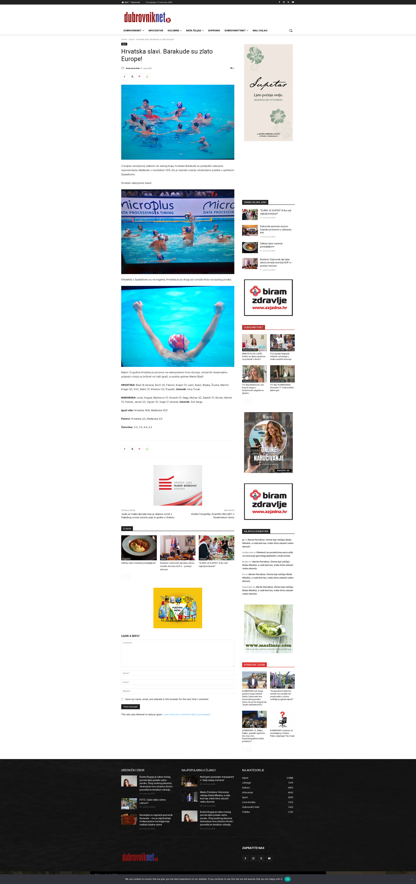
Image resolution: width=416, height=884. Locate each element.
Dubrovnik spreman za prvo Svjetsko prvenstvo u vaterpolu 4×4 (276, 229)
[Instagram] (284, 2)
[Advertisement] (268, 165)
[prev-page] (123, 576)
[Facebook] (279, 2)
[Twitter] (288, 2)
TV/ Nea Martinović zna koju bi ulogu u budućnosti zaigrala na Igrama (253, 389)
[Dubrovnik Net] (123, 68)
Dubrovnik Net (133, 68)
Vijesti (163, 559)
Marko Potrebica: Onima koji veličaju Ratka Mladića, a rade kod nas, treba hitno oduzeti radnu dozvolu (267, 543)
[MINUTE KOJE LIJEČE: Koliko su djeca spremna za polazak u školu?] (254, 342)
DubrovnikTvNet (250, 350)
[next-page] (128, 576)
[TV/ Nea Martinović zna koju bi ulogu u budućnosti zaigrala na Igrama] (254, 373)
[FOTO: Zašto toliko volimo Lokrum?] (129, 803)
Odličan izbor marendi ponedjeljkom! (138, 563)
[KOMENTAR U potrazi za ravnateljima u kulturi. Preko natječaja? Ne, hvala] (282, 719)
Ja (243, 539)
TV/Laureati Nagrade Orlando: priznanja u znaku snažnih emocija (280, 356)
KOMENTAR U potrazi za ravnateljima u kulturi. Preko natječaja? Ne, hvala (282, 733)
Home (124, 39)
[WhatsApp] (147, 76)
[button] (291, 30)
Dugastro (126, 559)
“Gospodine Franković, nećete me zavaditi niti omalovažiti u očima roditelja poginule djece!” (281, 695)
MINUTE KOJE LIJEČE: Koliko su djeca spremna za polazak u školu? (253, 356)
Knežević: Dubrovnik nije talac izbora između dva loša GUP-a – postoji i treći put (177, 566)
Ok (287, 879)
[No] (412, 879)
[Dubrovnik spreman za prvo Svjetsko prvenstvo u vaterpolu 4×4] (250, 230)
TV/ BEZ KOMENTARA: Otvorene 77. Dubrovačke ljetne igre (282, 388)
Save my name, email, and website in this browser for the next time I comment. (167, 699)
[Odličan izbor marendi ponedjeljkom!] (139, 547)
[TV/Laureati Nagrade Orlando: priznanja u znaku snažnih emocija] (282, 342)
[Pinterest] (139, 76)
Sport (131, 39)
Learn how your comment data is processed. (187, 714)
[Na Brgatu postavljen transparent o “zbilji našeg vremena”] (189, 780)
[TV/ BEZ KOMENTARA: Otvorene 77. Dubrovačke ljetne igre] (282, 373)
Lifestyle (203, 559)
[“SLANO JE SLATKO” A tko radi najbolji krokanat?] (216, 547)
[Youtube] (293, 2)
